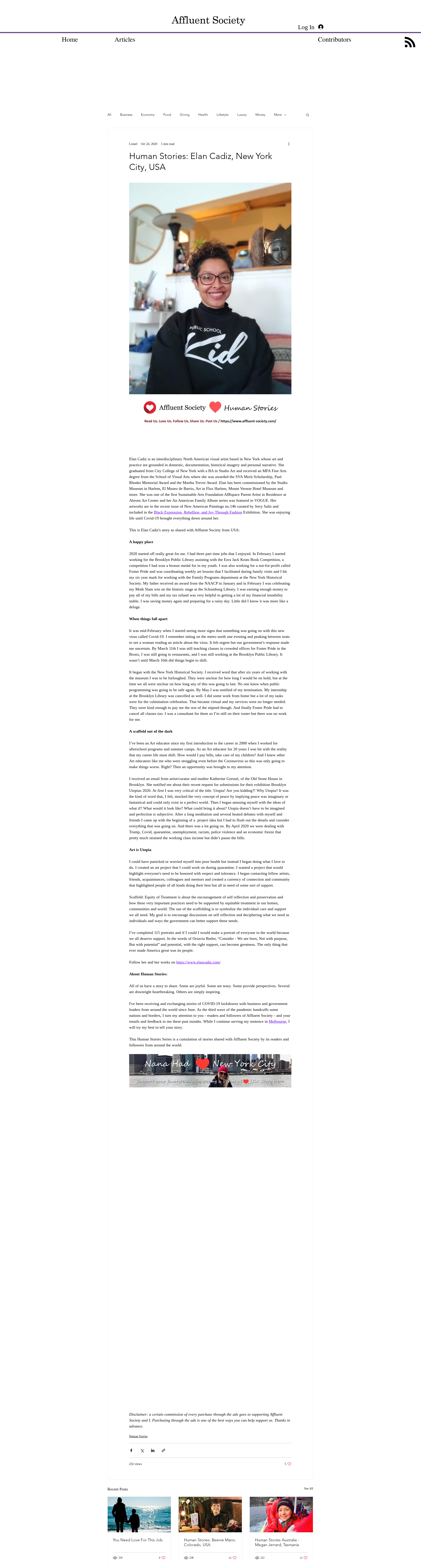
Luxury (242, 115)
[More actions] (288, 143)
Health (203, 115)
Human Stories (138, 1436)
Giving (184, 115)
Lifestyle (222, 115)
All (109, 115)
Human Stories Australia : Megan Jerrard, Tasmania (277, 1542)
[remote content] (210, 440)
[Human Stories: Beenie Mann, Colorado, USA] (210, 1514)
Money (260, 115)
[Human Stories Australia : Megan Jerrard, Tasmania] (281, 1514)
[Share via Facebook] (131, 1450)
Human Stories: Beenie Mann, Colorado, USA (210, 1542)
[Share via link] (163, 1450)
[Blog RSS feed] (410, 42)
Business (126, 115)
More (278, 115)
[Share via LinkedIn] (153, 1450)
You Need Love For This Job (138, 1540)
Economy (148, 115)
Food (167, 115)
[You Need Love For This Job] (139, 1514)
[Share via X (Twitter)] (142, 1450)
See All (308, 1488)
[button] (307, 114)
